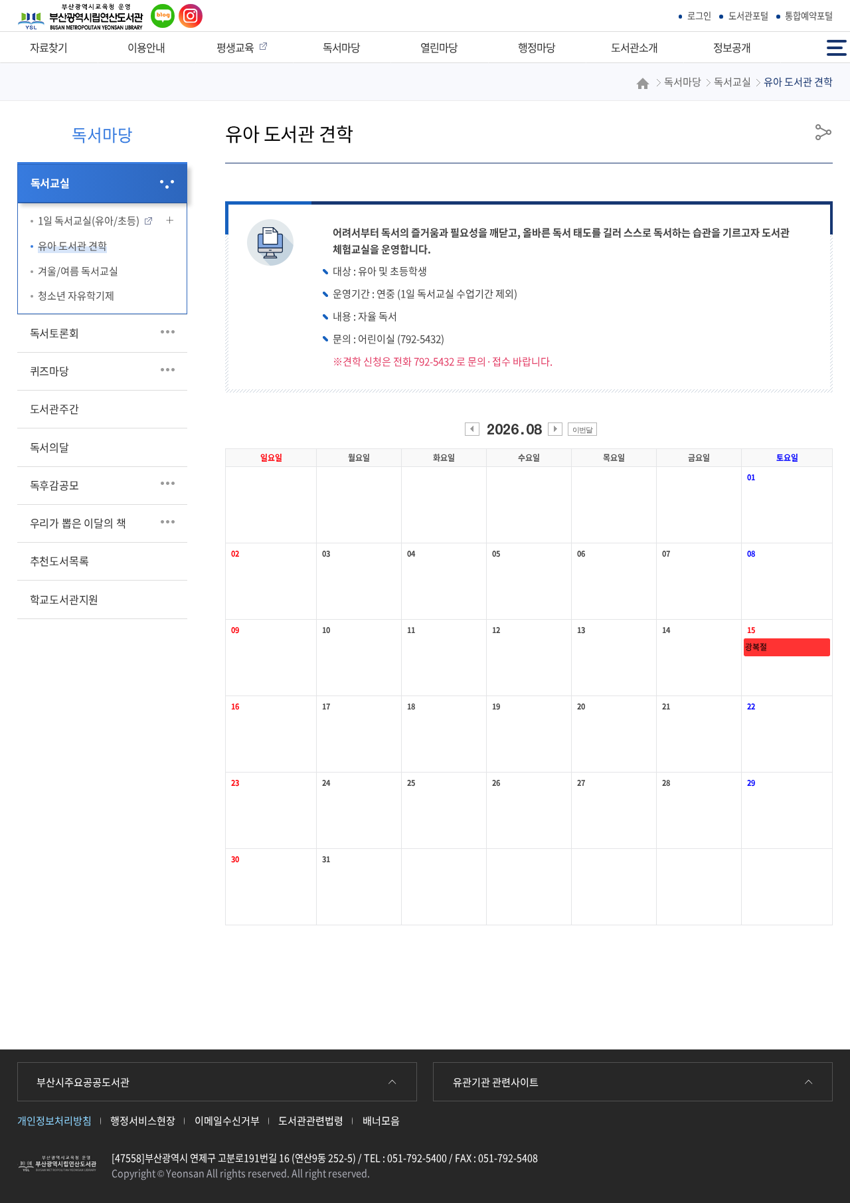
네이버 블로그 (160, 16)
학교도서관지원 (64, 599)
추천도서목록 (59, 561)
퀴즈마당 (49, 371)
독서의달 (49, 447)
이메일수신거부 (227, 1120)
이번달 (582, 430)
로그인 (699, 15)
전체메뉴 (838, 41)
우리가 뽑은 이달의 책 (78, 523)
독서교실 (50, 183)
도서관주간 (54, 408)
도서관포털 (748, 15)
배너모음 (381, 1120)
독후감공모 (54, 485)
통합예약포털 (809, 15)
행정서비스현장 (142, 1120)
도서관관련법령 (310, 1120)
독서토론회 (54, 333)
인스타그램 (187, 16)
